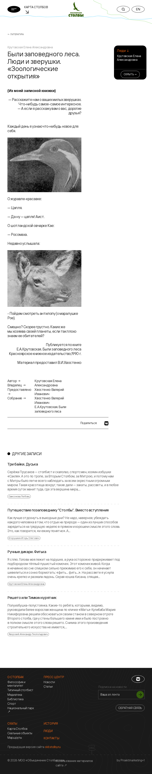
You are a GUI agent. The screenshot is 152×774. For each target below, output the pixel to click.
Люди (48, 731)
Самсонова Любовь (19, 496)
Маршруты (14, 737)
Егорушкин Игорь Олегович (24, 538)
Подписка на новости (112, 687)
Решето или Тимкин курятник (32, 597)
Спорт (11, 703)
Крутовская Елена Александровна (129, 57)
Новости (49, 682)
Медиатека (14, 695)
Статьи (48, 686)
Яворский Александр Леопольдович (28, 634)
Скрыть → (130, 74)
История (51, 723)
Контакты (51, 738)
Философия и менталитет (16, 683)
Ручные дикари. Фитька (26, 552)
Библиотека (15, 699)
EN (138, 9)
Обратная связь (130, 708)
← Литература (15, 34)
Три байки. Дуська (22, 464)
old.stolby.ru (53, 747)
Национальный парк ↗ (20, 709)
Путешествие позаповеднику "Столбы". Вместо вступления (58, 510)
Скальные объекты (19, 733)
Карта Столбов (17, 729)
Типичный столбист (20, 690)
